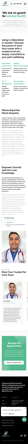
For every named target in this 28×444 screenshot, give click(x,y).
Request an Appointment (14, 362)
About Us (4, 403)
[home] (5, 3)
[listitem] (12, 302)
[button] (25, 4)
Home (3, 400)
